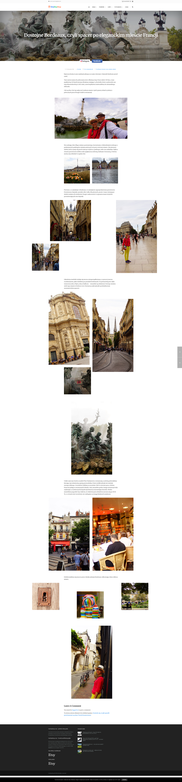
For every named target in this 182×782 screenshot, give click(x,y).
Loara (107, 69)
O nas (126, 7)
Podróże (101, 7)
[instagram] (133, 1)
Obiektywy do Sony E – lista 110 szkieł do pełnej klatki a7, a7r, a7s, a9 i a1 (92, 733)
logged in (75, 710)
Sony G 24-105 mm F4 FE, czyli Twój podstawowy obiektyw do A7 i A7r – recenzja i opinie (93, 739)
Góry (109, 7)
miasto (114, 69)
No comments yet (88, 69)
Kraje (93, 7)
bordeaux (98, 69)
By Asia (79, 69)
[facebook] (131, 1)
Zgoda (124, 779)
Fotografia (117, 7)
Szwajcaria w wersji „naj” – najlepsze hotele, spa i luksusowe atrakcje (92, 751)
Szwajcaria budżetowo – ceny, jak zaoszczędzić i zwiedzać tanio (93, 745)
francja (103, 69)
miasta (110, 69)
